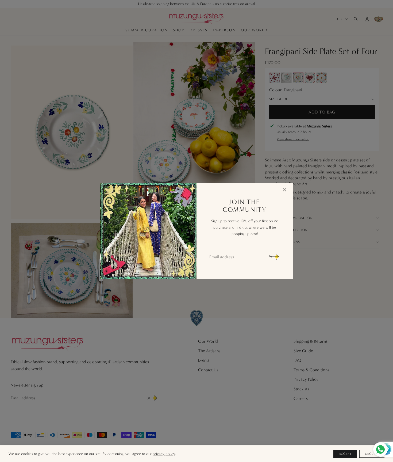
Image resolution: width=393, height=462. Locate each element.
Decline (372, 454)
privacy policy (164, 454)
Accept (345, 454)
